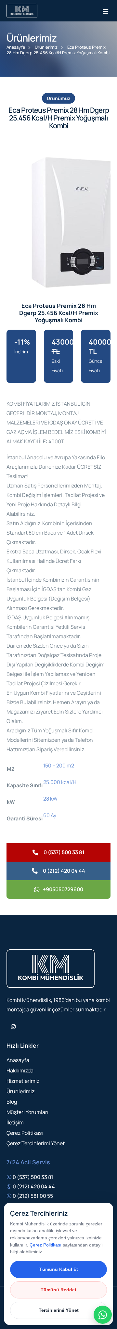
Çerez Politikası (24, 1132)
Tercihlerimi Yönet (59, 1310)
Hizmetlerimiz (22, 1080)
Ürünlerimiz (46, 47)
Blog (11, 1101)
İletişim (15, 1122)
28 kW (50, 798)
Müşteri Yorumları (27, 1112)
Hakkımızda (19, 1070)
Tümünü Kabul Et (58, 1269)
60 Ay (49, 815)
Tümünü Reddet (58, 1289)
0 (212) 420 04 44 (64, 870)
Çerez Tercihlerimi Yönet (35, 1143)
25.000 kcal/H (59, 782)
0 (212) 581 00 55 (33, 1195)
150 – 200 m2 (58, 765)
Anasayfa (15, 47)
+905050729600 (63, 889)
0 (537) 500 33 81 (64, 852)
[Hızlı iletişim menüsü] (103, 1315)
